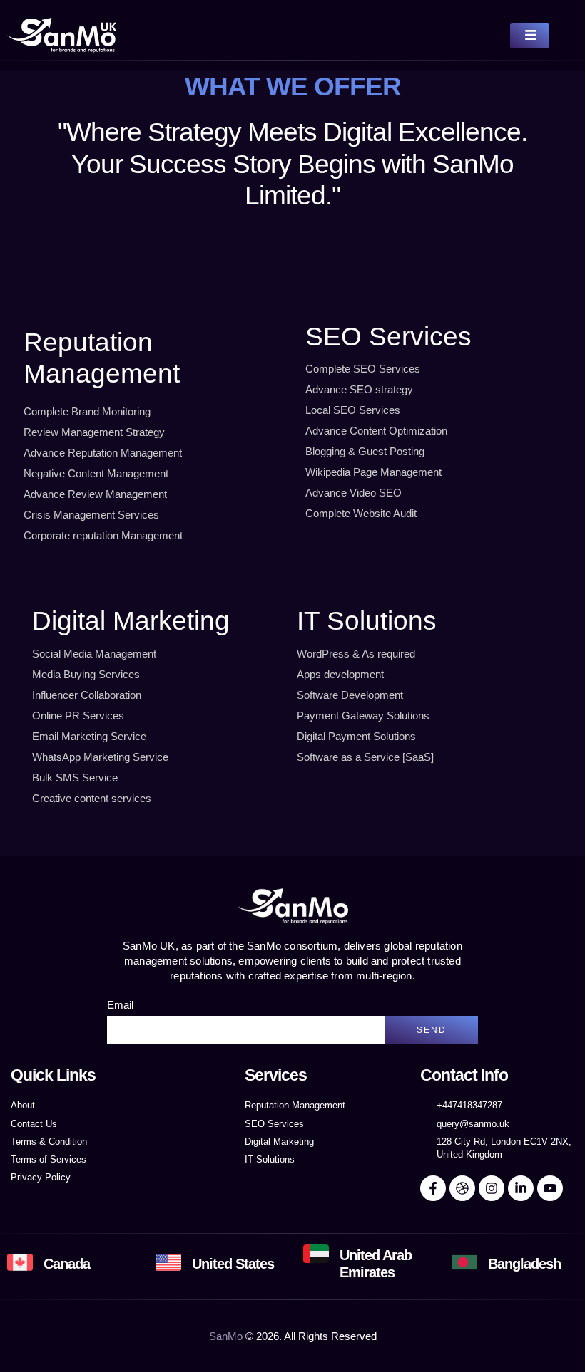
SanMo (226, 1336)
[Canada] (20, 1262)
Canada (67, 1264)
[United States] (168, 1262)
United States (233, 1264)
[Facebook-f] (433, 1188)
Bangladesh (524, 1264)
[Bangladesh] (464, 1262)
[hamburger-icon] (529, 35)
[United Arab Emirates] (316, 1254)
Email (120, 1005)
